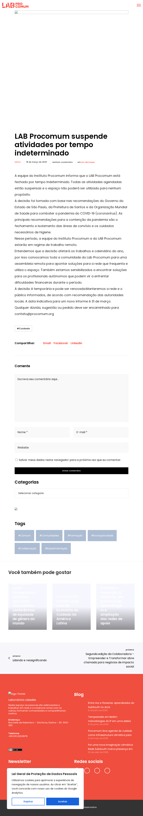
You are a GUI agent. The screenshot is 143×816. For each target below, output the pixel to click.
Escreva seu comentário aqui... (38, 379)
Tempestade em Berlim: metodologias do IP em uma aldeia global (109, 719)
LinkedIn (76, 343)
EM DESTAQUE (88, 162)
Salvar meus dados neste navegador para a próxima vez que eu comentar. (70, 460)
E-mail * (81, 432)
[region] (45, 788)
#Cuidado (23, 328)
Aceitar (62, 801)
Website (23, 448)
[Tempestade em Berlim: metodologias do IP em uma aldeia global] (79, 720)
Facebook (61, 343)
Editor (18, 162)
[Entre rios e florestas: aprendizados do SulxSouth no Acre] (79, 706)
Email (47, 343)
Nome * (22, 432)
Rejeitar (28, 801)
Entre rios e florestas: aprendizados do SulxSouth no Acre (111, 705)
